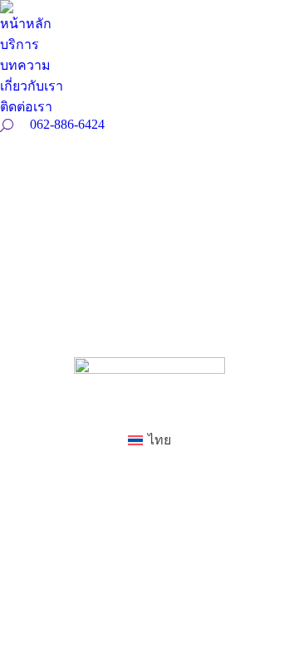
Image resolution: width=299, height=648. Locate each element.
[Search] (6, 125)
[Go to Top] (274, 623)
